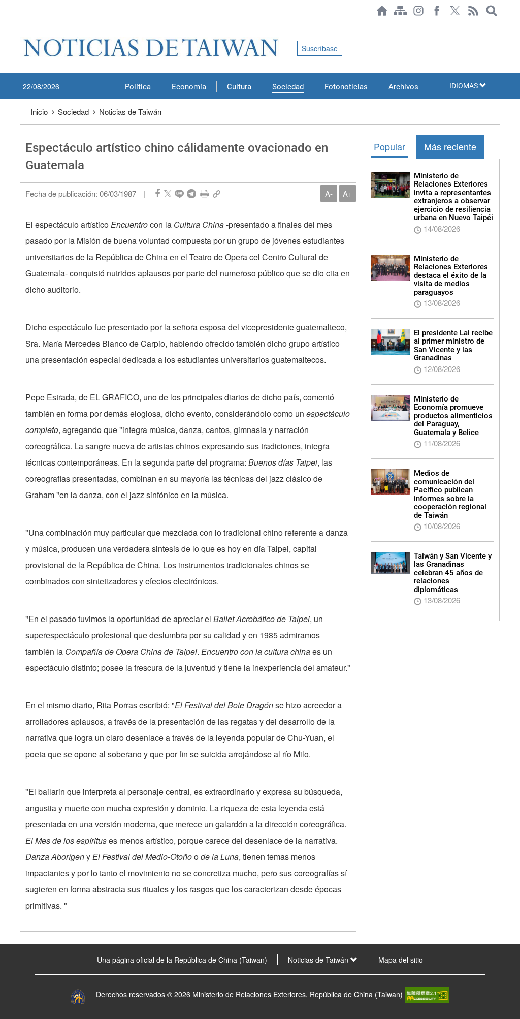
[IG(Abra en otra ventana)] (418, 11)
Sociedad (288, 86)
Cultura (239, 86)
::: (23, 26)
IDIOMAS (464, 86)
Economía (189, 86)
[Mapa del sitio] (400, 11)
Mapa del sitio (400, 959)
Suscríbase (320, 48)
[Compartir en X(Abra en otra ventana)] (167, 193)
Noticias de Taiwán (130, 111)
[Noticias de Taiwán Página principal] (382, 11)
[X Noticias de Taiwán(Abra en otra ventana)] (455, 11)
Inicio (39, 111)
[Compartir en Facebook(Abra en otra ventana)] (157, 193)
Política (138, 86)
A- (329, 193)
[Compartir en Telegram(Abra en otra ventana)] (191, 193)
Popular (389, 146)
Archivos (403, 86)
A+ (347, 193)
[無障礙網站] (427, 994)
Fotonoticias (346, 86)
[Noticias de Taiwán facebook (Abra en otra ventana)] (437, 11)
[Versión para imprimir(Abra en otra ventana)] (204, 193)
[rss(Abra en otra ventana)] (473, 11)
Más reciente (450, 146)
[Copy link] (216, 193)
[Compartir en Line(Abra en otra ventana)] (179, 193)
